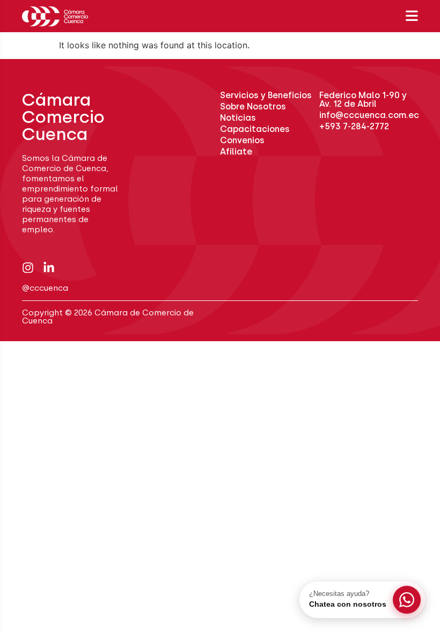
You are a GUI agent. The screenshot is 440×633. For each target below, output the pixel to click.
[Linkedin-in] (49, 268)
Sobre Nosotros (253, 106)
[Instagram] (28, 268)
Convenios (242, 140)
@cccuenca (45, 288)
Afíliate (236, 151)
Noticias (238, 118)
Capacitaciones (255, 129)
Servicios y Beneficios (266, 95)
